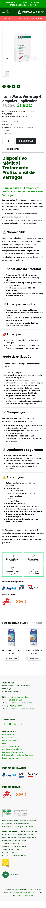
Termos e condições (11, 746)
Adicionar (28, 141)
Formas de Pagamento (12, 752)
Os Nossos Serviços (10, 740)
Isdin (34, 127)
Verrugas (6, 130)
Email (18, 86)
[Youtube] (10, 724)
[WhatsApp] (20, 724)
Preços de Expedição (11, 758)
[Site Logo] (31, 12)
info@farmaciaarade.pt (18, 697)
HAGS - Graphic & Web (25, 895)
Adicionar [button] (13, 658)
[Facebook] (4, 724)
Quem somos (8, 734)
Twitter (9, 86)
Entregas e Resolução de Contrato (17, 755)
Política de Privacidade (12, 749)
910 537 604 (18, 706)
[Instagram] (15, 724)
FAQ (4, 743)
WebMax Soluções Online (30, 892)
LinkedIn (13, 86)
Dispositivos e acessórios (22, 127)
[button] (4, 12)
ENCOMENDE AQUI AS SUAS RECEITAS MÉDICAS (23, 18)
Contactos (7, 737)
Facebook (4, 86)
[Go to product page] (11, 638)
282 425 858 (17, 700)
